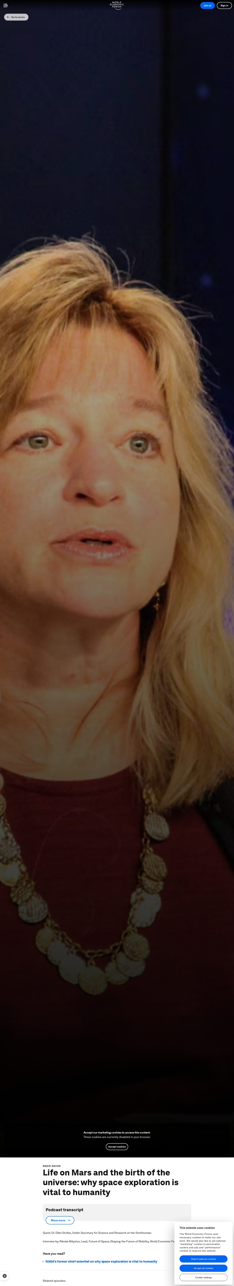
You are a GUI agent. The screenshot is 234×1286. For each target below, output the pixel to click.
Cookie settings (203, 1277)
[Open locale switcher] (4, 1275)
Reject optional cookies (203, 1259)
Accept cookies (117, 1146)
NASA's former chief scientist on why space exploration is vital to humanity (101, 1261)
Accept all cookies (203, 1268)
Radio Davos (52, 1166)
